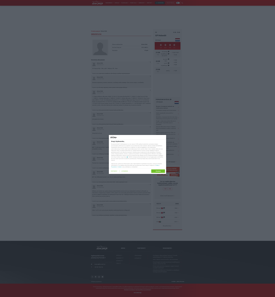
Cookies (120, 166)
